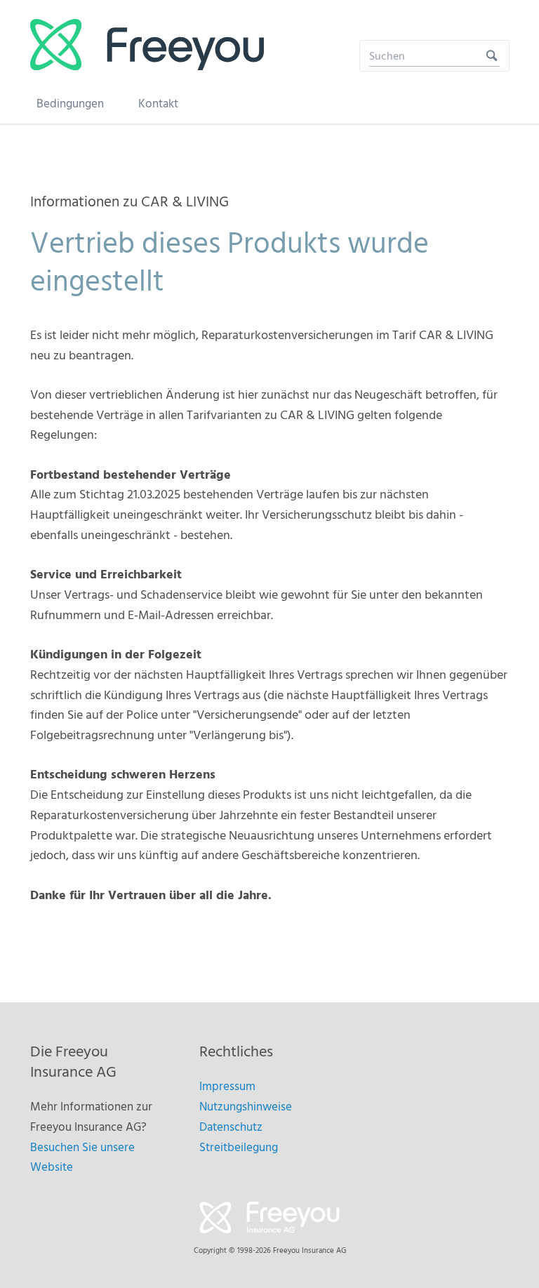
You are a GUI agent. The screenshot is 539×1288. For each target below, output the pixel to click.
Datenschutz (230, 1128)
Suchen (491, 56)
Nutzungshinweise (245, 1107)
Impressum (227, 1087)
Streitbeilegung (238, 1148)
